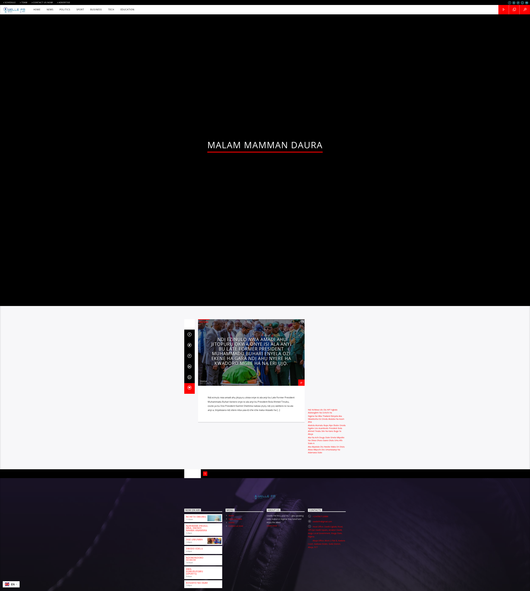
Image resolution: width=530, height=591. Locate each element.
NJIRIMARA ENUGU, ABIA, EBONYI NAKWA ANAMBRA (197, 559)
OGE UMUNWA (194, 570)
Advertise (64, 2)
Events (231, 553)
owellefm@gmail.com (322, 552)
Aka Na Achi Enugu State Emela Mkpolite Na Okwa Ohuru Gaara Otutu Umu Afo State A (326, 471)
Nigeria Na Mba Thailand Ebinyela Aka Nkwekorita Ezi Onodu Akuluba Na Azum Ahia (326, 449)
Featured (203, 352)
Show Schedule (235, 549)
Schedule (10, 2)
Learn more (272, 556)
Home (231, 546)
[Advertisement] (327, 391)
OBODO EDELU (194, 579)
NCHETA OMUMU (196, 547)
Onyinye (203, 411)
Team (24, 2)
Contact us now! (43, 2)
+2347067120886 (320, 547)
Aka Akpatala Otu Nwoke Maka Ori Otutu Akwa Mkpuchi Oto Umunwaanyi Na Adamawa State (326, 480)
